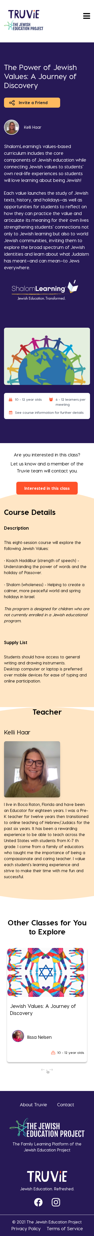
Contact (65, 1104)
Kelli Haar (32, 127)
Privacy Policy (26, 1228)
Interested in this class (47, 488)
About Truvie (33, 1104)
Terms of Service (65, 1228)
